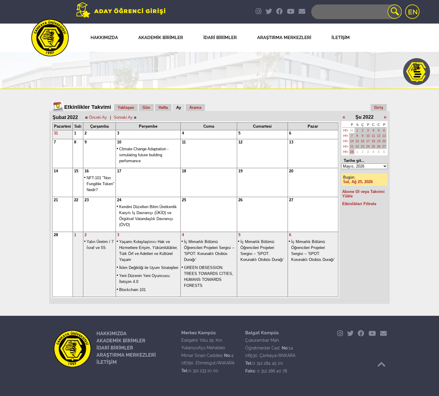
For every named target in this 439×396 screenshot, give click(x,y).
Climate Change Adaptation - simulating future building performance (143, 155)
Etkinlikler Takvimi (87, 107)
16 (87, 171)
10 (119, 142)
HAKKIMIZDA (111, 333)
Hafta (163, 107)
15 (76, 171)
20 (291, 171)
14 (56, 171)
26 (240, 200)
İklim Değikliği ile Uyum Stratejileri (148, 267)
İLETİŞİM (106, 362)
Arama (195, 107)
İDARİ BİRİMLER (114, 348)
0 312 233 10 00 (203, 370)
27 (291, 200)
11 (184, 142)
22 (76, 200)
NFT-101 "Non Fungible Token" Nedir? (100, 184)
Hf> (345, 130)
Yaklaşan (126, 107)
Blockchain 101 (132, 289)
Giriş (378, 107)
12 (240, 142)
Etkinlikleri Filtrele (359, 204)
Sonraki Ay (123, 117)
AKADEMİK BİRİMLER (120, 341)
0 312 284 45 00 (268, 363)
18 (184, 171)
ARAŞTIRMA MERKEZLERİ (126, 355)
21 (56, 200)
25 (184, 200)
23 (87, 200)
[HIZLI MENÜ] (416, 71)
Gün (146, 107)
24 (119, 200)
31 (56, 133)
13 (291, 142)
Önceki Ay (98, 117)
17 (119, 171)
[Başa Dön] (381, 364)
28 (56, 235)
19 (240, 171)
